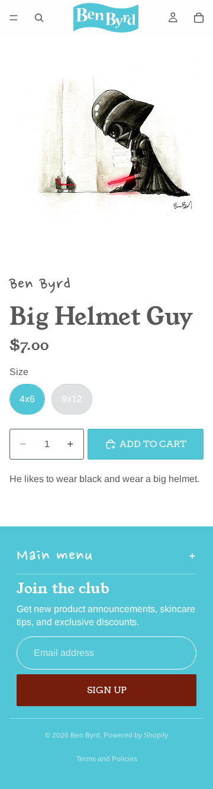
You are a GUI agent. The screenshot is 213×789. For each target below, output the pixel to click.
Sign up (107, 690)
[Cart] (199, 18)
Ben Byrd (85, 735)
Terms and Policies (106, 759)
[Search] (39, 18)
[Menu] (13, 17)
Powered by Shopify (136, 735)
